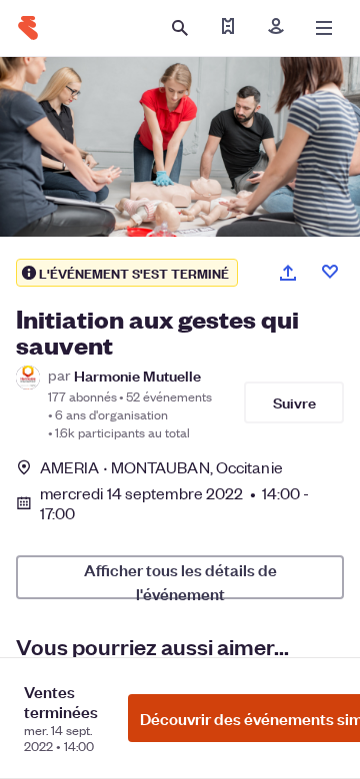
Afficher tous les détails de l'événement (180, 578)
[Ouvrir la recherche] (180, 28)
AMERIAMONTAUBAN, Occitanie (161, 466)
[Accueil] (28, 28)
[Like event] (330, 272)
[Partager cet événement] (288, 273)
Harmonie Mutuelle (137, 375)
